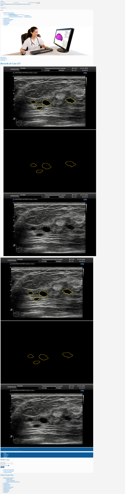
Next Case (3, 60)
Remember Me (32, 2)
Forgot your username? (16, 4)
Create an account (26, 4)
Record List (3, 57)
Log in (2, 467)
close (2, 5)
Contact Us (3, 7)
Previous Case (4, 58)
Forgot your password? (6, 4)
